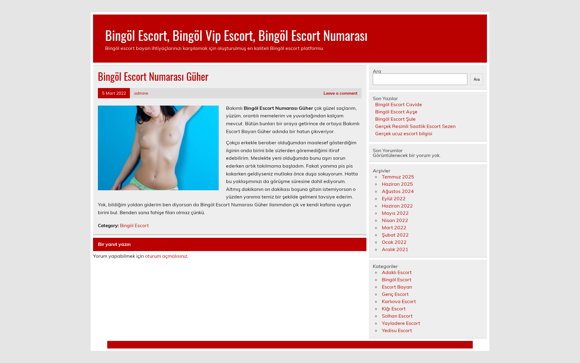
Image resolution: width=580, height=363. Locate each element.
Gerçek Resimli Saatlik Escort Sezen (415, 126)
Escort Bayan (397, 287)
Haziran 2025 (397, 184)
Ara (377, 71)
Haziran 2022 (397, 206)
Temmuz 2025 (398, 177)
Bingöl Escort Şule (395, 119)
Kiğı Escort (394, 309)
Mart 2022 (394, 227)
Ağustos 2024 (398, 191)
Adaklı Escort (397, 272)
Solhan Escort (397, 316)
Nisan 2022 (395, 220)
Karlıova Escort (399, 301)
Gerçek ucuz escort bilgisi (403, 133)
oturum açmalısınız (166, 256)
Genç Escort (395, 294)
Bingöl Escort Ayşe (396, 112)
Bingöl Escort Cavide (398, 104)
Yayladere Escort (401, 323)
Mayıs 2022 (395, 213)
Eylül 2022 (394, 198)
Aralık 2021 (395, 249)
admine (141, 93)
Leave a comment (340, 93)
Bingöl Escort (134, 225)
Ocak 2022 (394, 242)
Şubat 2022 (395, 235)
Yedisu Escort (397, 330)
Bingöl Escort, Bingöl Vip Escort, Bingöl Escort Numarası (236, 34)
